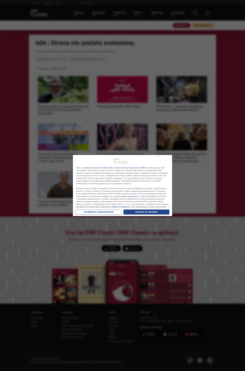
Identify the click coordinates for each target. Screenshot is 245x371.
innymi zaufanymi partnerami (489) (130, 168)
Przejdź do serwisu (146, 212)
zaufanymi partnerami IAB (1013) (98, 168)
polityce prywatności (130, 196)
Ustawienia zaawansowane (99, 212)
